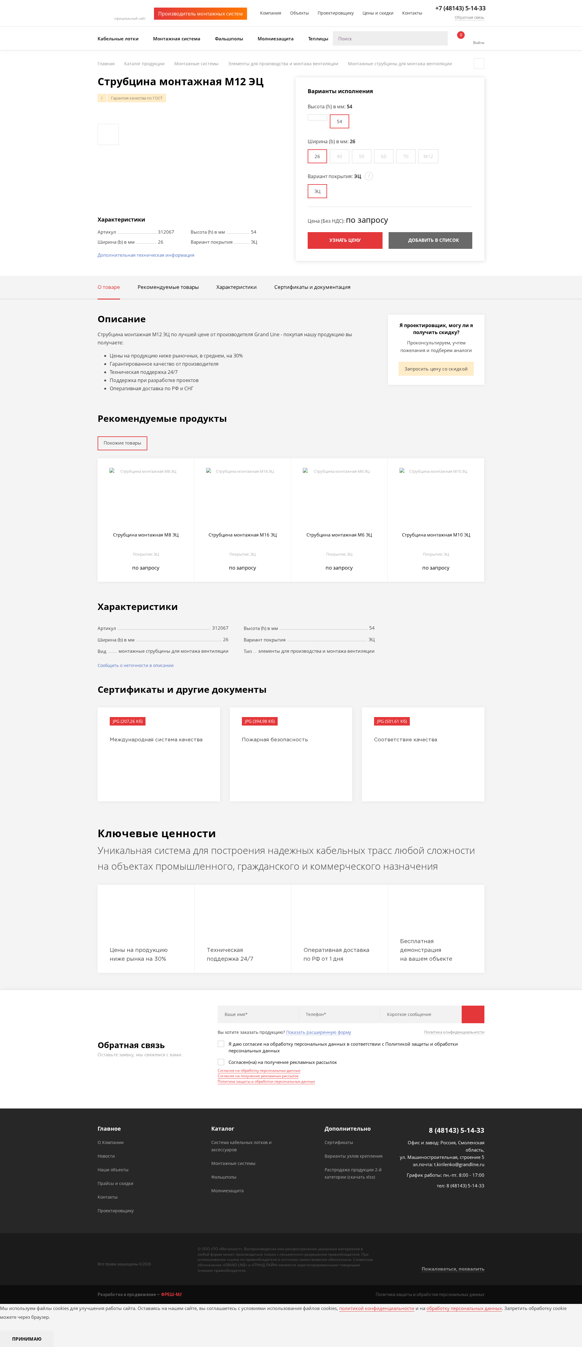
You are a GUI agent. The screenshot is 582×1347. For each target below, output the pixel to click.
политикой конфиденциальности (376, 1308)
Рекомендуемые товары (168, 286)
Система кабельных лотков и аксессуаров (241, 1145)
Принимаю (27, 1339)
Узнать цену (345, 240)
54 (339, 121)
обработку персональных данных (464, 1308)
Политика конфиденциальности (454, 1032)
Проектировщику (336, 13)
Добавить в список (433, 240)
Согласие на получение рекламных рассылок (258, 1075)
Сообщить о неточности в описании (136, 665)
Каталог (222, 1128)
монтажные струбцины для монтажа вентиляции (174, 651)
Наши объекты (113, 1170)
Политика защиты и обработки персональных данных (266, 1081)
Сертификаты (339, 1142)
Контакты (412, 13)
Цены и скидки (378, 13)
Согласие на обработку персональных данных (259, 1070)
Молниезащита (276, 39)
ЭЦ (317, 191)
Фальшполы (229, 39)
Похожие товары (122, 443)
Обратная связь (469, 17)
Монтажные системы (233, 1163)
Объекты (299, 13)
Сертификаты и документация (312, 286)
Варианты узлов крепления (354, 1156)
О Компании (111, 1142)
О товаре (109, 286)
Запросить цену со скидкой (436, 369)
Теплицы (318, 39)
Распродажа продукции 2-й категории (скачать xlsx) (353, 1173)
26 (317, 156)
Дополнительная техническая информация (146, 255)
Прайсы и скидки (115, 1183)
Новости (106, 1156)
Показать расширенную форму (318, 1032)
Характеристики (236, 286)
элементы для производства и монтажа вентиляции (316, 651)
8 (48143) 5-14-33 (456, 1130)
